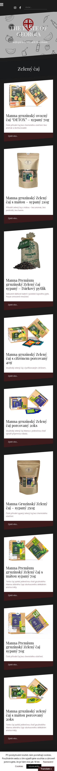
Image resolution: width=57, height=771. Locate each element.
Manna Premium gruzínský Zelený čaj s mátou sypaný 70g (24, 571)
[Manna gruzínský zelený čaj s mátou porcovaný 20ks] (28, 690)
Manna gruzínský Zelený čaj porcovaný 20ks (26, 423)
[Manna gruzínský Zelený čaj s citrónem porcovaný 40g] (28, 332)
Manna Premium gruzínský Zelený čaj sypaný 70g (23, 646)
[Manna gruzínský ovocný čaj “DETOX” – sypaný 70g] (28, 96)
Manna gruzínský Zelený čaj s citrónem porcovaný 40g (26, 358)
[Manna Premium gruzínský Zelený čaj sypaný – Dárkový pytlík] (28, 252)
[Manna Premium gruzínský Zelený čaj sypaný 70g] (28, 622)
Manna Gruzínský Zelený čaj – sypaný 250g (26, 505)
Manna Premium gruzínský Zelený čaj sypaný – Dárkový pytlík (26, 284)
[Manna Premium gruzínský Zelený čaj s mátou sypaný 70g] (28, 549)
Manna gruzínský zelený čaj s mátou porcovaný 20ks (26, 715)
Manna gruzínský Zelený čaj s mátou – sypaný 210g (27, 199)
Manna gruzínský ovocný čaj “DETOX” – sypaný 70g (27, 117)
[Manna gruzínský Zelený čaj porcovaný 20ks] (28, 401)
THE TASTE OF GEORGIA (28, 31)
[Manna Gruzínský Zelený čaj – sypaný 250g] (28, 475)
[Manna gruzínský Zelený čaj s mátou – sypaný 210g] (28, 169)
